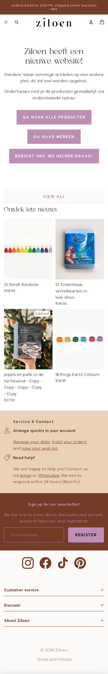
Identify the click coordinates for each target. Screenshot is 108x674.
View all (54, 196)
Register (86, 534)
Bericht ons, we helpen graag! (54, 156)
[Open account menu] (90, 22)
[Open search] (16, 22)
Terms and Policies (54, 659)
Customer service (21, 590)
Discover (12, 605)
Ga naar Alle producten (54, 117)
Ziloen (61, 650)
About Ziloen (17, 620)
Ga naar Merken (54, 136)
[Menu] (6, 22)
